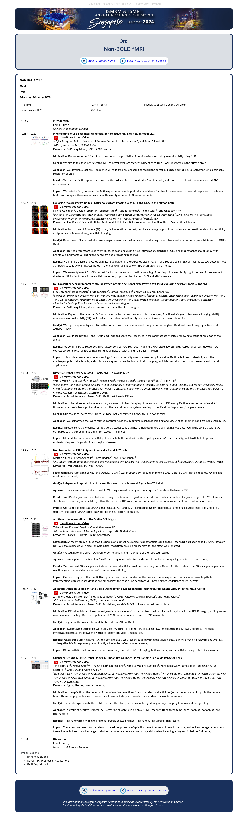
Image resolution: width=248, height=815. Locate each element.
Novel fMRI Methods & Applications (48, 760)
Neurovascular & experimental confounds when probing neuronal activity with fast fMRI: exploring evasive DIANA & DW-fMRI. (131, 284)
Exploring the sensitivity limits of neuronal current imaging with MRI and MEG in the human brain (114, 203)
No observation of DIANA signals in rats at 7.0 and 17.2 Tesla (90, 450)
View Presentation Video (74, 137)
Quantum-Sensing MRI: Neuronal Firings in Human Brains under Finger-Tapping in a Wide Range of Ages (117, 658)
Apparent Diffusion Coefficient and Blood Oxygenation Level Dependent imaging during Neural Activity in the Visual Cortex (129, 589)
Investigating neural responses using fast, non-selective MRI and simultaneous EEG (104, 133)
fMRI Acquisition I (37, 764)
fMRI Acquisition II (38, 756)
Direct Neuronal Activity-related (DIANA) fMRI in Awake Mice (91, 373)
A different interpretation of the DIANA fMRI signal (84, 519)
